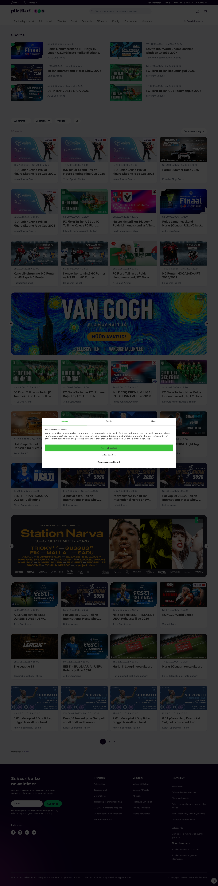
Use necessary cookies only (109, 462)
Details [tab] (109, 421)
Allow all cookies (109, 448)
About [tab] (153, 421)
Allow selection (109, 455)
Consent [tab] (64, 421)
